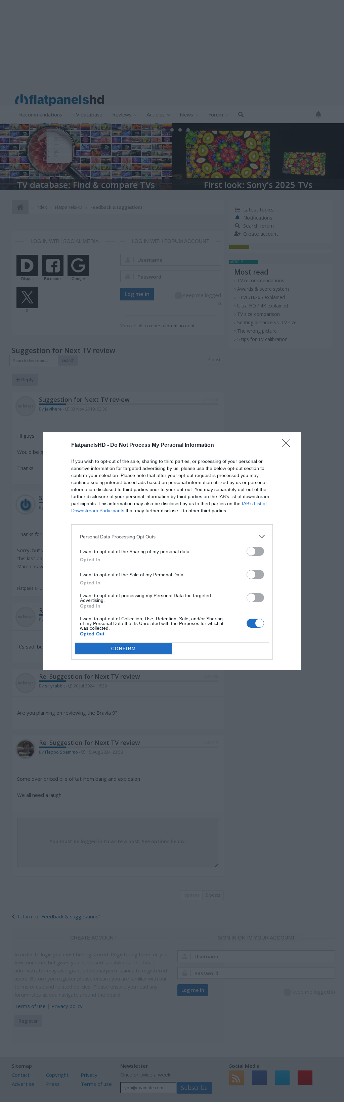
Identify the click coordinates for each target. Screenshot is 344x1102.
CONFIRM (123, 648)
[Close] (288, 445)
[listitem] (172, 536)
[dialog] (172, 551)
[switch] (255, 551)
